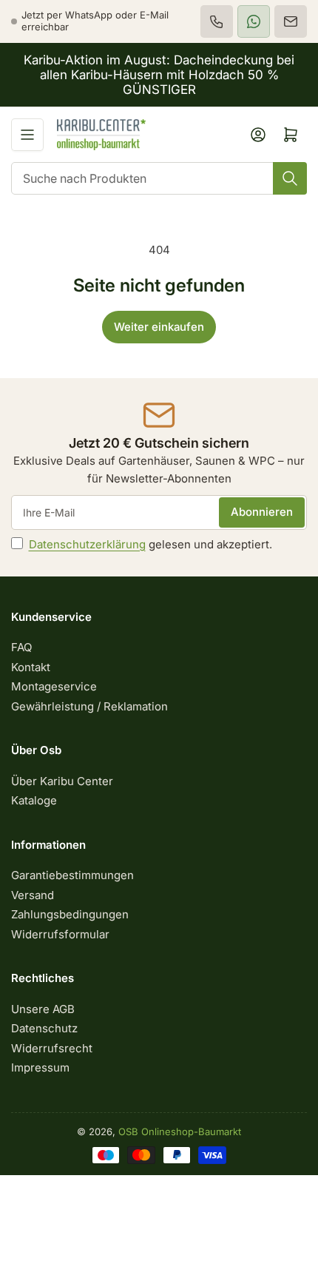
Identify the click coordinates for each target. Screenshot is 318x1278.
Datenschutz (44, 1028)
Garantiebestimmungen (72, 875)
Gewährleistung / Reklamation (89, 706)
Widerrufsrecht (51, 1048)
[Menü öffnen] (27, 134)
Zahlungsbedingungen (70, 914)
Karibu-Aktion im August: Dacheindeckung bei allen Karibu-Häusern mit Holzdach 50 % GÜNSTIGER (159, 75)
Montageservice (54, 686)
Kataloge (34, 800)
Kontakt (30, 667)
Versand (32, 895)
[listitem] (216, 21)
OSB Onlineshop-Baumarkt (179, 1131)
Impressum (40, 1067)
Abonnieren (262, 512)
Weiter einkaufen (159, 327)
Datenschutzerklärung (87, 544)
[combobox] (159, 178)
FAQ (21, 647)
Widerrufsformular (60, 934)
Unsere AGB (43, 1009)
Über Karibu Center (62, 781)
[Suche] (290, 178)
